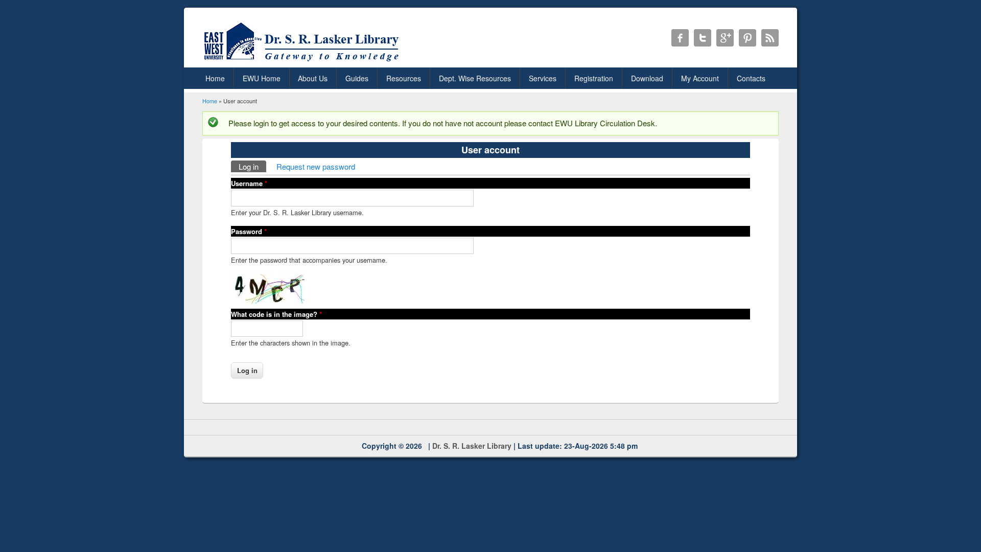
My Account (700, 78)
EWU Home (262, 78)
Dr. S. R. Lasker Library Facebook (680, 38)
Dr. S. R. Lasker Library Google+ (725, 38)
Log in (252, 166)
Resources (403, 78)
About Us (313, 78)
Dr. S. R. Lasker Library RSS (770, 38)
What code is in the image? (276, 314)
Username (249, 183)
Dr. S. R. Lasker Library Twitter (702, 38)
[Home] (303, 61)
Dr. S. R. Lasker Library (471, 446)
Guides (356, 78)
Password (249, 231)
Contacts (751, 78)
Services (542, 78)
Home (215, 78)
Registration (593, 78)
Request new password (315, 166)
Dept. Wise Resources (475, 78)
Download (647, 78)
